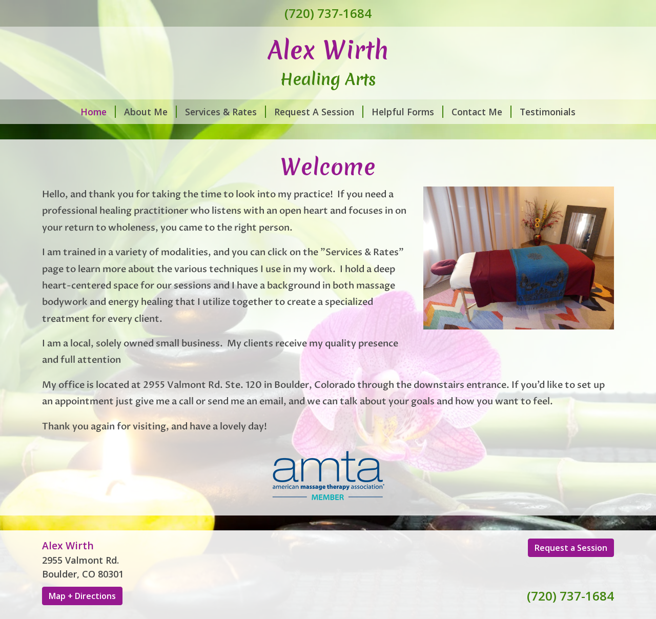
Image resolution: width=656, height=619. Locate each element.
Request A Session (314, 112)
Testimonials (548, 112)
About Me (146, 112)
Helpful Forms (403, 112)
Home (93, 112)
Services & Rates (221, 112)
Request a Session (571, 547)
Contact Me (477, 112)
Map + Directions (82, 596)
